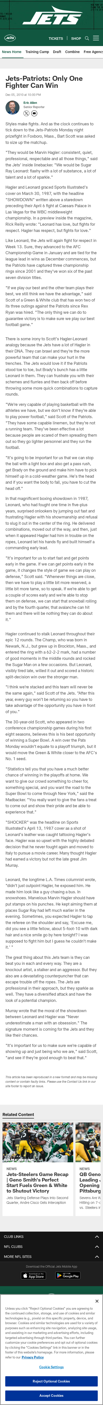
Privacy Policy (33, 1357)
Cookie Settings (51, 1367)
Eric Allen (30, 102)
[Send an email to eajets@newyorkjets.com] (34, 113)
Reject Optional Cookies (51, 1381)
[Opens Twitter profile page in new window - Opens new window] (27, 113)
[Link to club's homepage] (10, 36)
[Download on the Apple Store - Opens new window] (33, 1276)
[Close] (97, 1301)
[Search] (87, 38)
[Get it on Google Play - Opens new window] (68, 1278)
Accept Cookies (52, 1395)
